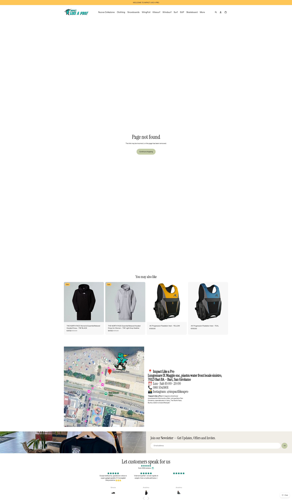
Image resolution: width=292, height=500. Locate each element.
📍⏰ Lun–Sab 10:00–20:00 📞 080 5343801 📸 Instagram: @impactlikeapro (185, 381)
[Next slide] (100, 302)
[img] (146, 466)
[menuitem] (202, 12)
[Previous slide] (67, 302)
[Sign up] (284, 446)
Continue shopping (146, 152)
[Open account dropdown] (220, 12)
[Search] (215, 12)
